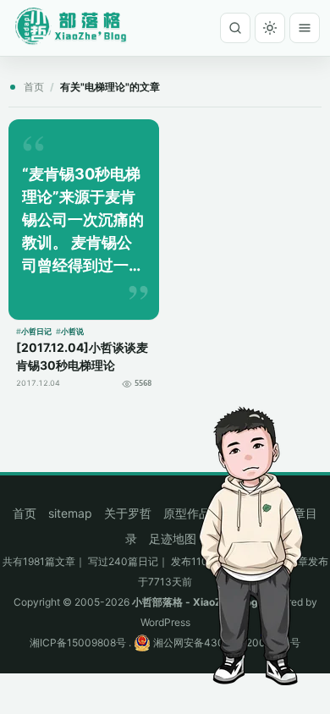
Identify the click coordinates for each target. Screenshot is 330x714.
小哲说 (72, 331)
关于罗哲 (127, 513)
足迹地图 (172, 538)
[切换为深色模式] (270, 28)
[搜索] (235, 28)
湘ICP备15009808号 (78, 642)
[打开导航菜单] (304, 28)
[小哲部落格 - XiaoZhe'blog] (75, 25)
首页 (34, 86)
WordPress (165, 622)
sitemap (70, 513)
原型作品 (187, 513)
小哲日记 (36, 331)
